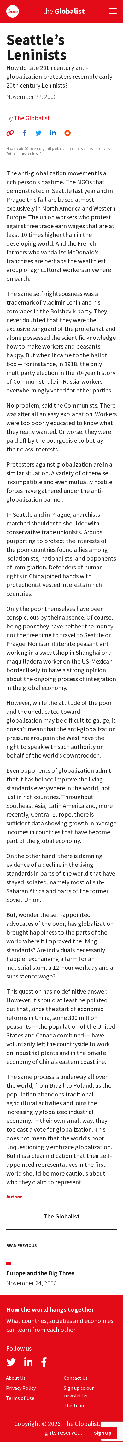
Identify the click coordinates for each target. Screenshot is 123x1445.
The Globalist (32, 118)
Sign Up (102, 1433)
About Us (16, 1378)
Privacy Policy (21, 1388)
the (64, 11)
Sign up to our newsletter (79, 1392)
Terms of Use (20, 1398)
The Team (74, 1405)
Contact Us (76, 1378)
